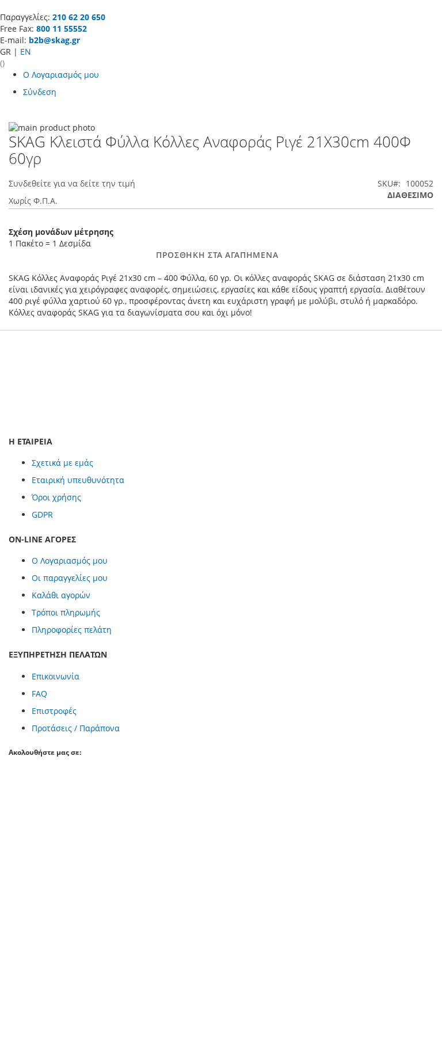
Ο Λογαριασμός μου (61, 74)
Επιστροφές (54, 710)
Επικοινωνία (55, 676)
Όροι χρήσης (56, 497)
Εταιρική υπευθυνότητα (78, 479)
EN (25, 51)
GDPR (42, 514)
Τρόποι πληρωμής (66, 612)
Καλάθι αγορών (61, 595)
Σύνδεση (39, 91)
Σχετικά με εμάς (62, 462)
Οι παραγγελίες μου (70, 577)
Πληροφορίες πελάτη (72, 629)
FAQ (39, 693)
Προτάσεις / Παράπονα (76, 728)
